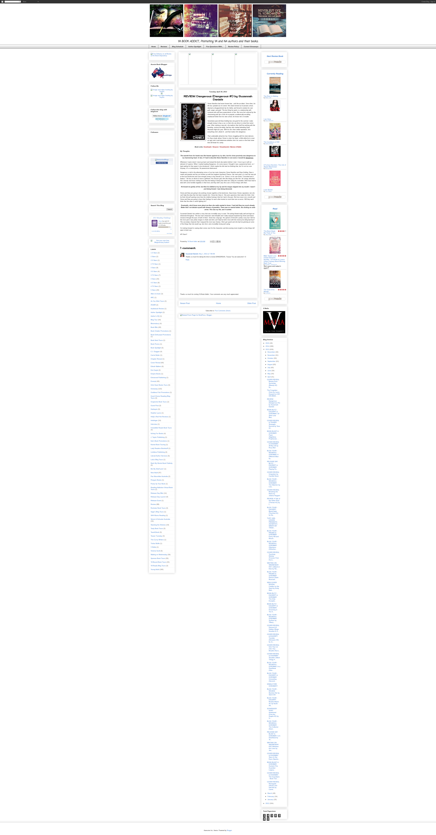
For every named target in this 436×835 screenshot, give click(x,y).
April (269, 377)
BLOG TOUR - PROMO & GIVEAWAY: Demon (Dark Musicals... (272, 575)
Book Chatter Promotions (160, 331)
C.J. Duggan (155, 351)
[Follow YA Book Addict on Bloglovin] (162, 117)
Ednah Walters (156, 366)
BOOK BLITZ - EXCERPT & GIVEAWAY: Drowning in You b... (272, 607)
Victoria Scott (155, 551)
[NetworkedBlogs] (162, 159)
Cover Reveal (155, 363)
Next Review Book (275, 56)
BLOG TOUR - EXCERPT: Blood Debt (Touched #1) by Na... (272, 511)
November (271, 355)
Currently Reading (275, 74)
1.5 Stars (154, 253)
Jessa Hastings (269, 143)
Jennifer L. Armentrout (271, 264)
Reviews (164, 46)
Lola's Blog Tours (157, 459)
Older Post (251, 303)
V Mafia (153, 547)
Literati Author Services (159, 456)
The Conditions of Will (271, 142)
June (269, 370)
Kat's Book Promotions (159, 441)
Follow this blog (162, 162)
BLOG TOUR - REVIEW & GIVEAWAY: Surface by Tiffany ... (272, 618)
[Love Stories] (275, 185)
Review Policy (233, 46)
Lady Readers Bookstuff (159, 448)
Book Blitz (154, 327)
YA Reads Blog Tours (158, 566)
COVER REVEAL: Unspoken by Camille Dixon (273, 474)
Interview (154, 424)
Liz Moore (267, 293)
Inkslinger (154, 420)
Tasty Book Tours (157, 528)
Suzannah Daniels (192, 254)
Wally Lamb (268, 97)
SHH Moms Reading (158, 515)
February (271, 796)
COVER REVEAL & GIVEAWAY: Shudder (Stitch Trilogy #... (273, 656)
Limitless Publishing (158, 452)
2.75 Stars (154, 264)
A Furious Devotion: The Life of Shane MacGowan (275, 166)
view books (169, 233)
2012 (268, 803)
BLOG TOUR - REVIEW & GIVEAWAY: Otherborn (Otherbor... (272, 545)
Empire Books (156, 374)
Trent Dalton (268, 191)
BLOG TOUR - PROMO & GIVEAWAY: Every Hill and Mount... (273, 534)
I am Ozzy (267, 119)
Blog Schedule (177, 46)
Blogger (229, 830)
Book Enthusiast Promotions (161, 335)
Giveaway (154, 389)
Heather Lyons (156, 413)
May (269, 374)
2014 (268, 346)
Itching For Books (157, 433)
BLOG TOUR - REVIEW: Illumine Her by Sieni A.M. (273, 692)
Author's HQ (155, 316)
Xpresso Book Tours (158, 558)
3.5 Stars (154, 271)
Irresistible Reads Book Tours (161, 428)
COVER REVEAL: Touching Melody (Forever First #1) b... (273, 556)
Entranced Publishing (158, 377)
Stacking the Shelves (158, 525)
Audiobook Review (157, 309)
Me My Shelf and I (157, 469)
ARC (152, 297)
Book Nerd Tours (157, 340)
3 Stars (153, 268)
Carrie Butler (155, 355)
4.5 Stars (154, 283)
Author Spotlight (194, 46)
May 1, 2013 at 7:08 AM (207, 254)
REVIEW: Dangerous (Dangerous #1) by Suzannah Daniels (273, 403)
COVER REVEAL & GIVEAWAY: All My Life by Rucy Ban (273, 445)
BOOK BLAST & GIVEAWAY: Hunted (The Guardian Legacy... (273, 766)
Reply (187, 260)
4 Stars (153, 279)
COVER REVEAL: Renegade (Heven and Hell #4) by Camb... (273, 785)
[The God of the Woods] (275, 287)
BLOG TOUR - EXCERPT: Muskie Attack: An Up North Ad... (273, 701)
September (272, 361)
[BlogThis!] (213, 241)
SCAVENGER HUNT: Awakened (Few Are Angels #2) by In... (273, 713)
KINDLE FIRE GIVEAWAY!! (272, 685)
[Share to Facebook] (217, 241)
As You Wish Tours (157, 301)
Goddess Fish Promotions (160, 392)
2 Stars (153, 256)
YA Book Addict (192, 241)
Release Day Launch (158, 497)
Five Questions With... (214, 46)
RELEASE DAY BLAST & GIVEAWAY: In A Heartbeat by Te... (273, 735)
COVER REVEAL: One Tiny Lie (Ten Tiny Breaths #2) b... (273, 648)
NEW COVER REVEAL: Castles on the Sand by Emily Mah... (273, 586)
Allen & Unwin (156, 294)
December (271, 352)
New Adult (154, 473)
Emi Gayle (154, 370)
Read (275, 209)
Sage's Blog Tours (157, 512)
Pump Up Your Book (158, 484)
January (271, 799)
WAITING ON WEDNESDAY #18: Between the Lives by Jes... (273, 746)
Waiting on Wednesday (159, 554)
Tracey (160, 221)
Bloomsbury (155, 323)
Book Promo (155, 344)
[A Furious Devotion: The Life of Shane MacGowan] (275, 156)
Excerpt (153, 381)
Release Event (156, 500)
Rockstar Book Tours (158, 508)
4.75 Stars (154, 286)
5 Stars (153, 290)
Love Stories (268, 190)
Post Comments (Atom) (222, 311)
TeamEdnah (155, 532)
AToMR (153, 305)
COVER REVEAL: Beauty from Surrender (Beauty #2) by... (273, 383)
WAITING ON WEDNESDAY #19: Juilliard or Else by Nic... (273, 566)
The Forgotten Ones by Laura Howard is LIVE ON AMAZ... (273, 393)
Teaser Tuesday (156, 536)
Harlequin (154, 409)
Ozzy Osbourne (269, 120)
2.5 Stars (154, 260)
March (270, 793)
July (269, 367)
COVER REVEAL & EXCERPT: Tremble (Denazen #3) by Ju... (273, 638)
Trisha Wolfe (155, 543)
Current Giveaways (251, 46)
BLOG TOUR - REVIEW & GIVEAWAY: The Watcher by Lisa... (273, 483)
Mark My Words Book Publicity (161, 463)
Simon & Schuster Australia (160, 519)
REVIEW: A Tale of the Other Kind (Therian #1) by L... (273, 501)
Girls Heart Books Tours (159, 385)
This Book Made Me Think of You (269, 232)
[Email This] (211, 241)
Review (153, 504)
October (271, 358)
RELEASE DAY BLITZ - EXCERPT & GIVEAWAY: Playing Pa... (272, 465)
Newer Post (185, 303)
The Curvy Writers (157, 540)
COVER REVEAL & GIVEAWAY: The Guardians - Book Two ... (273, 775)
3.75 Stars (154, 275)
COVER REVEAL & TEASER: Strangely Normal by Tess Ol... (273, 424)
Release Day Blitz (157, 493)
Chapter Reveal (156, 359)
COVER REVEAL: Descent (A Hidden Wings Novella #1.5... (273, 628)
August (270, 364)
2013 (268, 349)
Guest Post (155, 405)
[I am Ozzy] (275, 110)
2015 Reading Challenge (162, 217)
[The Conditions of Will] (275, 139)
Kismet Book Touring (158, 444)
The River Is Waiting (271, 96)
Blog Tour (154, 320)
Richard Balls (268, 168)
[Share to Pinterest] (220, 241)
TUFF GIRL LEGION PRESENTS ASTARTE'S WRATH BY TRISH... (272, 523)
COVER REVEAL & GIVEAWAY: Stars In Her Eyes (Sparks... (273, 756)
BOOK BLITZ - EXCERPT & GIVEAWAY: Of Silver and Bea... (273, 413)
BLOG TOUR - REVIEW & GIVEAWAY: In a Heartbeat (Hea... (273, 666)
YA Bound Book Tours (158, 562)
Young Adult (155, 569)
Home (153, 46)
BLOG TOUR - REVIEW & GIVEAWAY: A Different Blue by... (273, 454)
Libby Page (268, 234)
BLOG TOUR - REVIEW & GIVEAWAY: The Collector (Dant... (272, 725)
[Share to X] (215, 241)
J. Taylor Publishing (158, 437)
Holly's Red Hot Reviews (159, 417)
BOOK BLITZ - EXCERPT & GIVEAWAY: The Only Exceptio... (272, 597)
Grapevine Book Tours (159, 402)
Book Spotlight (156, 348)
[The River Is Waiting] (275, 93)
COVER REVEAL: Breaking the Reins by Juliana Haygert (273, 492)
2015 (268, 343)
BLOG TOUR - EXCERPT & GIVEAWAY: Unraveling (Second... (272, 677)
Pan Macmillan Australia (159, 476)
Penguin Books (156, 480)
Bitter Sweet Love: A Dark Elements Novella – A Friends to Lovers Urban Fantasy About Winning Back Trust (274, 259)
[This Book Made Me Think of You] (275, 228)
